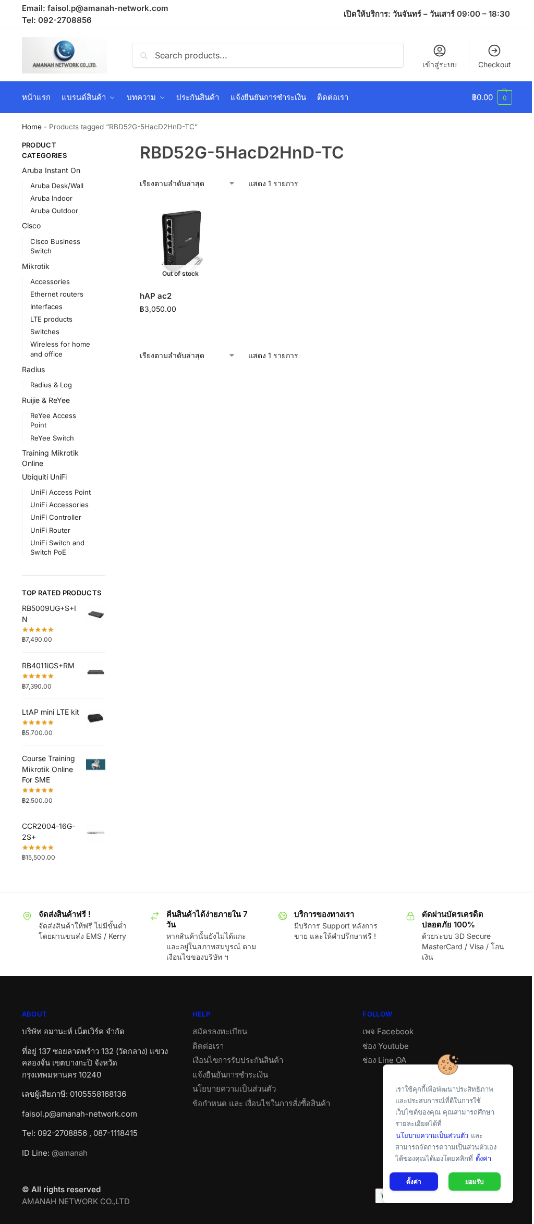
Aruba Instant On (51, 170)
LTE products (51, 319)
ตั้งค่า (483, 1158)
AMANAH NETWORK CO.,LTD (76, 1201)
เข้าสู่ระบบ (439, 64)
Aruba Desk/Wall (56, 185)
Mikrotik (36, 266)
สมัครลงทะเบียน (219, 1031)
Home (32, 127)
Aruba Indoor (51, 198)
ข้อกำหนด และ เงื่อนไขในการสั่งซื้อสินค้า (261, 1103)
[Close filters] (108, 146)
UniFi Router (50, 530)
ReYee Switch (52, 438)
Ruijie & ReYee (46, 400)
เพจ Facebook (388, 1031)
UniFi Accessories (59, 504)
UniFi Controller (55, 517)
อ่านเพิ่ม (180, 330)
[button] (492, 97)
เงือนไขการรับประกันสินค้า (237, 1060)
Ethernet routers (56, 294)
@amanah (70, 1153)
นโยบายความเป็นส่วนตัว (234, 1089)
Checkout (494, 64)
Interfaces (46, 306)
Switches (44, 331)
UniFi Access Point (60, 492)
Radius (33, 369)
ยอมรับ (474, 1181)
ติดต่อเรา (208, 1046)
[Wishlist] (205, 217)
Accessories (50, 281)
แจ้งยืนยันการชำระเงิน (230, 1075)
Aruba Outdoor (54, 210)
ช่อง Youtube (385, 1046)
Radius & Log (51, 385)
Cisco (31, 225)
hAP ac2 (156, 296)
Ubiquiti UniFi (44, 476)
